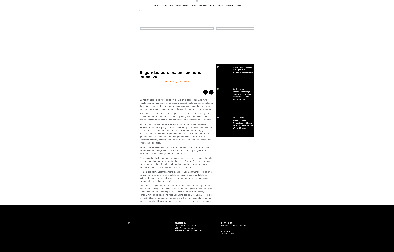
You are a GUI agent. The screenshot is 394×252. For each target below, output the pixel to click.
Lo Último (164, 5)
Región (185, 5)
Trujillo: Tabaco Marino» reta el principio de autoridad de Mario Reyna (243, 69)
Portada (155, 5)
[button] (205, 92)
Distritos (178, 5)
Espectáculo (229, 5)
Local (171, 5)
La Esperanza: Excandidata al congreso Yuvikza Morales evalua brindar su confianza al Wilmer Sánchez (243, 94)
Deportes (220, 5)
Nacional (193, 5)
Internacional (203, 5)
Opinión (238, 5)
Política (212, 5)
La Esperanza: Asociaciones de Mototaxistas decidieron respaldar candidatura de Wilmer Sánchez (243, 123)
